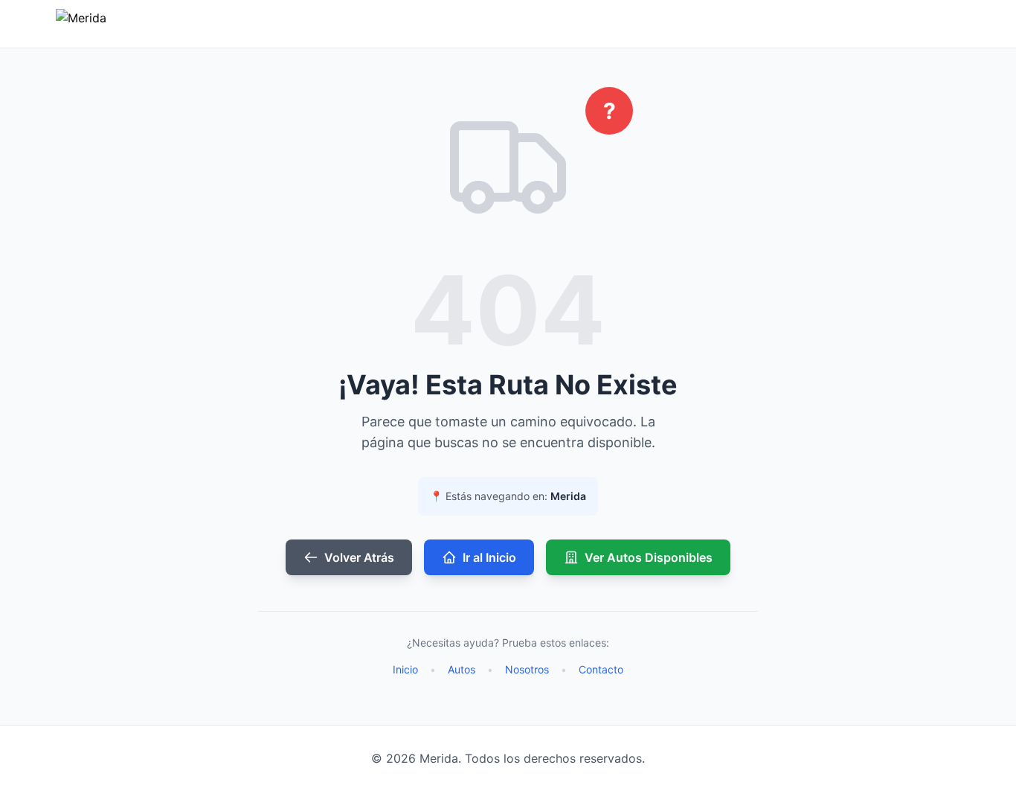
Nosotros (527, 669)
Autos (461, 669)
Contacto (601, 669)
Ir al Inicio (489, 557)
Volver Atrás (359, 557)
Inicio (405, 669)
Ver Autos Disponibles (649, 557)
